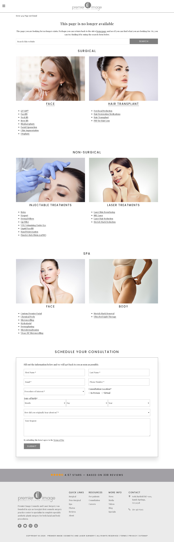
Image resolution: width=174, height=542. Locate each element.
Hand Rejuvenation (29, 231)
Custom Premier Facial (31, 313)
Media (111, 500)
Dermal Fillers (27, 218)
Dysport (24, 215)
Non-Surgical (75, 500)
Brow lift (24, 120)
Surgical (72, 496)
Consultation (94, 500)
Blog (111, 508)
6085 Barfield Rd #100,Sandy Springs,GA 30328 (142, 499)
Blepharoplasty (28, 123)
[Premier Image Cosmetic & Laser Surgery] (87, 6)
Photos (72, 508)
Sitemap (143, 536)
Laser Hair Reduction (103, 218)
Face (50, 104)
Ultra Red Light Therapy (105, 316)
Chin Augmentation (30, 130)
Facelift (24, 114)
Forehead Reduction (103, 110)
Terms (123, 536)
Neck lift (24, 117)
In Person (95, 393)
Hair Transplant (123, 104)
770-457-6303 (137, 509)
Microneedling (27, 320)
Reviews (72, 511)
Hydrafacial (26, 323)
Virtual (107, 393)
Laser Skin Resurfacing (104, 212)
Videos (111, 504)
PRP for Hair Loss (102, 120)
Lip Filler (25, 222)
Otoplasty (25, 133)
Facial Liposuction (29, 127)
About (71, 515)
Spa (70, 504)
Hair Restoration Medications (107, 114)
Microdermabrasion (30, 329)
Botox (23, 212)
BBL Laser (98, 215)
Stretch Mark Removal (104, 313)
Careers (92, 504)
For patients (94, 496)
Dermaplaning (27, 326)
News (111, 496)
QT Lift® (25, 110)
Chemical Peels (28, 316)
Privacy (133, 536)
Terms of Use (59, 440)
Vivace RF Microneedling (32, 333)
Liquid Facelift (27, 228)
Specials (112, 511)
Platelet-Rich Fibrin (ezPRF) (33, 235)
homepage (101, 31)
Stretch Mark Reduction (105, 222)
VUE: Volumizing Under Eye (33, 225)
